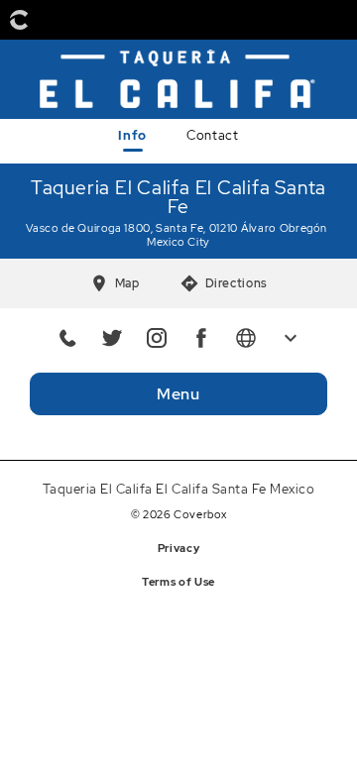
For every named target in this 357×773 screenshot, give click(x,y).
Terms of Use (178, 582)
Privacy (178, 548)
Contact (212, 135)
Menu (178, 394)
